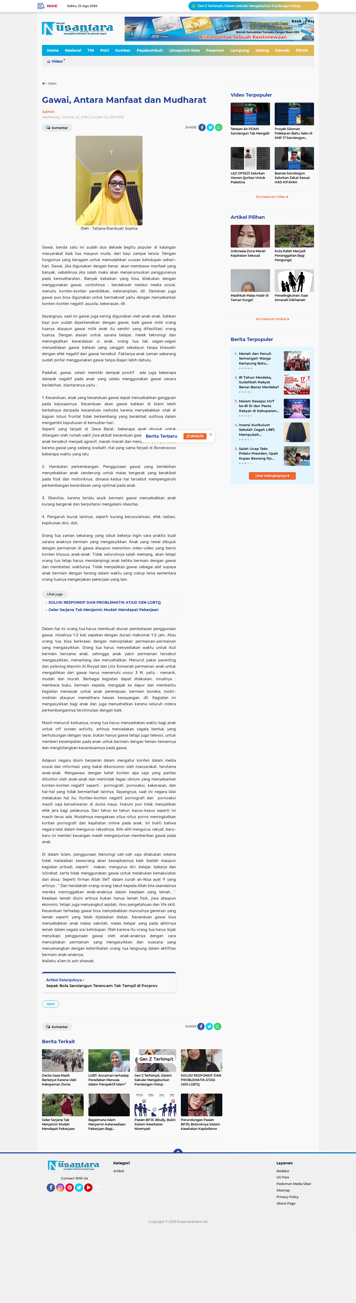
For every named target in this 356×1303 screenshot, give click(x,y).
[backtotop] (178, 1153)
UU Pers (283, 1177)
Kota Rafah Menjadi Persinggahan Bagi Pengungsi (290, 255)
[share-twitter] (210, 127)
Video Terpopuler (251, 95)
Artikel (118, 1171)
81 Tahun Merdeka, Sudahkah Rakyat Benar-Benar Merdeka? (259, 382)
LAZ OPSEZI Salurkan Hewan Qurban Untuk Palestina (248, 177)
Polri (104, 50)
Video (57, 61)
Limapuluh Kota (184, 50)
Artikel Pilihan (248, 217)
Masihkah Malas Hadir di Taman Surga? (249, 298)
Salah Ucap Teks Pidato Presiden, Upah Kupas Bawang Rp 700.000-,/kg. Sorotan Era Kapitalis (258, 454)
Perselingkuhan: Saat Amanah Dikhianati (291, 298)
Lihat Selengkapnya (271, 476)
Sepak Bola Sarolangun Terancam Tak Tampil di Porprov (102, 985)
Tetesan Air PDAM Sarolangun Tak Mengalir (250, 131)
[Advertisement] (156, 1264)
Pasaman (215, 50)
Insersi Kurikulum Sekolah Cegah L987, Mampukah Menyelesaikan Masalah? (257, 430)
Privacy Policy (288, 1197)
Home (52, 6)
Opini (50, 1004)
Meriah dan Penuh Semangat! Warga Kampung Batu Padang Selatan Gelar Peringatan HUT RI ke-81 (258, 358)
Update (196, 436)
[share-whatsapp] (218, 127)
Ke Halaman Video (271, 197)
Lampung (239, 50)
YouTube (92, 1194)
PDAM (302, 50)
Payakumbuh (150, 50)
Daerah (282, 50)
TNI (91, 50)
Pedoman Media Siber (294, 1184)
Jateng (262, 50)
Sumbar (123, 50)
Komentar (59, 128)
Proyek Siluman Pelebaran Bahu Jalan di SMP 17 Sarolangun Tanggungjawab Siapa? (293, 133)
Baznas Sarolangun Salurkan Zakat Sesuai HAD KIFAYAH (292, 177)
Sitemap (283, 1190)
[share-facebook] (202, 127)
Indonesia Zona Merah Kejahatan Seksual (248, 253)
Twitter (81, 1194)
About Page (99, 1188)
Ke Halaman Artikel (271, 319)
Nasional (73, 50)
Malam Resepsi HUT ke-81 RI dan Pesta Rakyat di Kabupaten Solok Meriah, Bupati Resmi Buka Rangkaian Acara (258, 406)
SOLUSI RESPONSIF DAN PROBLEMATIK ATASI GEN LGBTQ (245, 6)
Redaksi (283, 1171)
